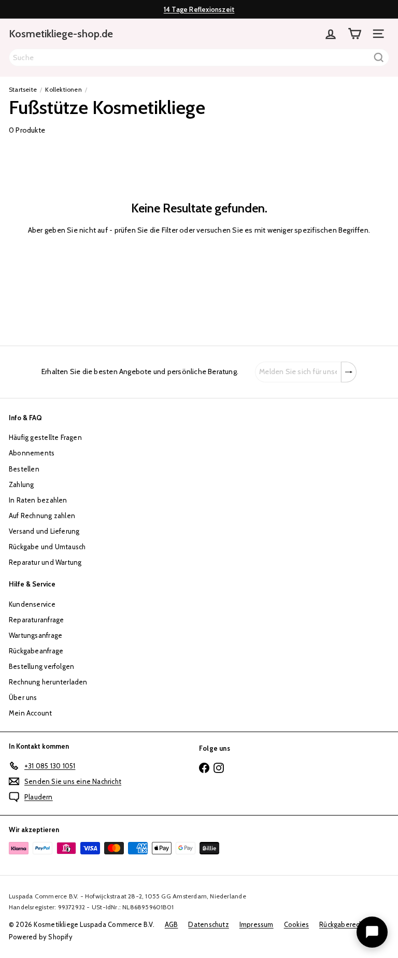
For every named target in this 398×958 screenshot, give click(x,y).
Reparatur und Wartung (45, 562)
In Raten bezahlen (38, 500)
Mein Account (30, 713)
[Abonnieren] (349, 372)
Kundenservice (32, 604)
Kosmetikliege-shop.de (61, 33)
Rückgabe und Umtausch (47, 546)
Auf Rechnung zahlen (42, 515)
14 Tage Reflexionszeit (199, 9)
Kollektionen (63, 89)
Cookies (296, 924)
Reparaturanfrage (36, 620)
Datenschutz (208, 924)
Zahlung (21, 484)
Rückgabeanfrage (36, 651)
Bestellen (24, 469)
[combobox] (199, 57)
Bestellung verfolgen (41, 666)
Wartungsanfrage (35, 635)
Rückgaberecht (342, 924)
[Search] (378, 57)
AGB (171, 924)
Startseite (23, 89)
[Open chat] (372, 932)
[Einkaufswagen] (354, 34)
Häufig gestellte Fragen (45, 437)
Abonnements (31, 453)
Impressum (256, 924)
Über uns (23, 697)
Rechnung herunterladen (48, 682)
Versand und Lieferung (44, 531)
